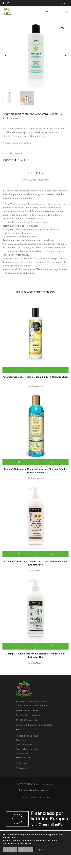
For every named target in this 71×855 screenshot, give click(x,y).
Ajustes (41, 849)
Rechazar (25, 849)
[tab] (35, 173)
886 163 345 (30, 719)
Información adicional (35, 180)
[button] (62, 27)
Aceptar (9, 849)
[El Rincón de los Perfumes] (6, 14)
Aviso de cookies (24, 744)
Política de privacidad (27, 735)
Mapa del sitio (23, 753)
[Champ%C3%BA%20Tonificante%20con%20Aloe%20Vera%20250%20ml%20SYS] (16, 160)
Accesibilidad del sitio (27, 749)
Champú (18, 153)
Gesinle (46, 797)
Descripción (35, 173)
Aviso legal (21, 740)
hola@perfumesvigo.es (40, 725)
